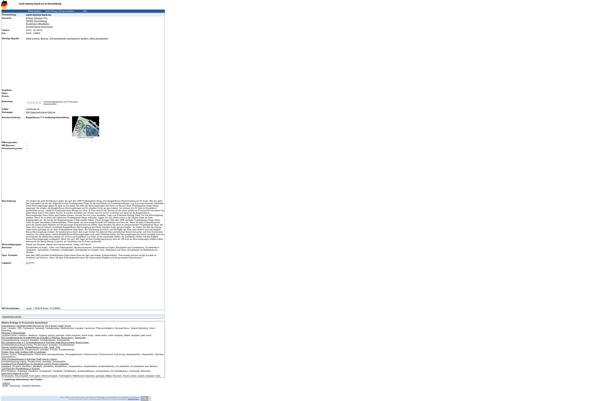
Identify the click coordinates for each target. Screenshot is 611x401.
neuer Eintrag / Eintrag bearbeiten (59, 11)
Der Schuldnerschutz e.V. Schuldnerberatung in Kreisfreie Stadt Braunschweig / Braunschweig (45, 342)
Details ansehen (133, 399)
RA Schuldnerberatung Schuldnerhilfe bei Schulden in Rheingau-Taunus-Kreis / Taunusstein (44, 338)
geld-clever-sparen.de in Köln (15, 373)
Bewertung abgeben (50, 104)
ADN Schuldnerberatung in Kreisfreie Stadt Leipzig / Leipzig (29, 359)
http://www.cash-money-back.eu (40, 112)
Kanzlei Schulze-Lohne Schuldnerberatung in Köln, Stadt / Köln (31, 347)
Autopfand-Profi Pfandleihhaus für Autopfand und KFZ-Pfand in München (35, 364)
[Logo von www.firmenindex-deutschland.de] (4, 8)
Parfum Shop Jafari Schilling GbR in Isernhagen (24, 352)
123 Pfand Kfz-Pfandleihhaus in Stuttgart (21, 368)
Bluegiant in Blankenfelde (13, 333)
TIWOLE (6, 383)
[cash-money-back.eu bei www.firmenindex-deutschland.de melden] (12, 317)
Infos (85, 11)
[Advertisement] (94, 63)
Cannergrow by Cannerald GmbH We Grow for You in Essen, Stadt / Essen (36, 326)
